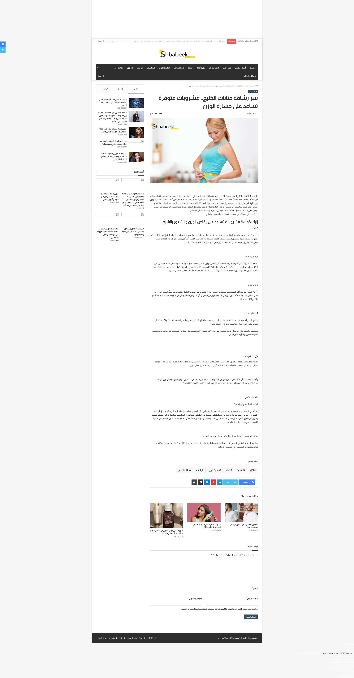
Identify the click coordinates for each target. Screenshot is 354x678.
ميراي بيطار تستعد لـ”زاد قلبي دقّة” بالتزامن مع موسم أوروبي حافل (201, 41)
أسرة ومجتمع (240, 68)
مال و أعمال (200, 68)
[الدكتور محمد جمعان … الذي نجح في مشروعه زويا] (241, 512)
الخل (252, 470)
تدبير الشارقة (349, 645)
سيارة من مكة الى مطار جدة (344, 656)
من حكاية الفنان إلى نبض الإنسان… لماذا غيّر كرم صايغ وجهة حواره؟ (133, 232)
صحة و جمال (243, 86)
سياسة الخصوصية (130, 638)
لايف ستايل (214, 68)
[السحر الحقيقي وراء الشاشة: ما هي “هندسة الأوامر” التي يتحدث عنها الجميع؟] (136, 103)
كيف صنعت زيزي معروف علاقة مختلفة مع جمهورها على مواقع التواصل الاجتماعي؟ (114, 156)
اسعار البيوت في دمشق (345, 671)
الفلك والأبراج (164, 68)
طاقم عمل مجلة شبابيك (106, 638)
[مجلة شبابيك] (177, 53)
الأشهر (136, 89)
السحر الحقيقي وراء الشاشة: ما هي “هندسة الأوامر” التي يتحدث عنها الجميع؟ (113, 102)
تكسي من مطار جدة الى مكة (344, 659)
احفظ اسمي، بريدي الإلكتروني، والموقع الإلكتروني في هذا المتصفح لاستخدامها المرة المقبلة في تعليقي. (218, 609)
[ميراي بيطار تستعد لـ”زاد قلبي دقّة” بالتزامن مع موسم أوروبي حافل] (136, 132)
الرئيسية (253, 68)
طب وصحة (226, 68)
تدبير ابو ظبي (349, 650)
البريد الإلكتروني (252, 598)
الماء (228, 470)
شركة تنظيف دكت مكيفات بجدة (342, 662)
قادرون (130, 68)
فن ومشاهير (179, 68)
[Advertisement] (177, 19)
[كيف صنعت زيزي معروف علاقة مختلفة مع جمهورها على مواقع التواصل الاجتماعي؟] (136, 157)
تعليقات (104, 89)
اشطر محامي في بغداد (346, 677)
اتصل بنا (119, 638)
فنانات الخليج (184, 470)
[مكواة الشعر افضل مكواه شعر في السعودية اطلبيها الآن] (204, 512)
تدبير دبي (351, 647)
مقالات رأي (118, 68)
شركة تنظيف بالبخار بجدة (345, 665)
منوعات (140, 68)
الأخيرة (120, 89)
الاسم (255, 588)
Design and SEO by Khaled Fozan (309, 653)
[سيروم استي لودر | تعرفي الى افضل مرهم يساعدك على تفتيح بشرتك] (166, 515)
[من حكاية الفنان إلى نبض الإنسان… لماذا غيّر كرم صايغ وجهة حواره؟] (136, 145)
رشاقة (199, 470)
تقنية (190, 68)
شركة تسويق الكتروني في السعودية (341, 668)
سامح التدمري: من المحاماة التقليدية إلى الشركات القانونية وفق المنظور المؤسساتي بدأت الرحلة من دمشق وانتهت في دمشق (133, 199)
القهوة (240, 470)
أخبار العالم (151, 68)
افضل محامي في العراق (345, 674)
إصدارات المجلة (250, 76)
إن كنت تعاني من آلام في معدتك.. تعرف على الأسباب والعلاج (232, 214)
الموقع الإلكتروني (195, 598)
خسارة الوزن (214, 470)
